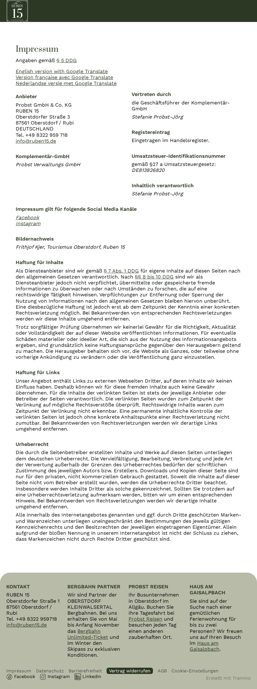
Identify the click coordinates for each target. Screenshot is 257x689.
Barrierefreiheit (85, 670)
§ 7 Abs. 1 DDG (121, 271)
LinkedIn (91, 676)
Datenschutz (50, 670)
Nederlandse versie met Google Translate (66, 83)
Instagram (59, 676)
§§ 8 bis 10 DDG (154, 277)
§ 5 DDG (66, 60)
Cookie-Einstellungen (194, 670)
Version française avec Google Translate (64, 77)
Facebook (24, 676)
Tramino (242, 678)
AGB (162, 670)
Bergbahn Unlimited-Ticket (87, 634)
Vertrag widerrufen (129, 670)
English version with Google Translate (62, 71)
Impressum (18, 670)
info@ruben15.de (36, 141)
